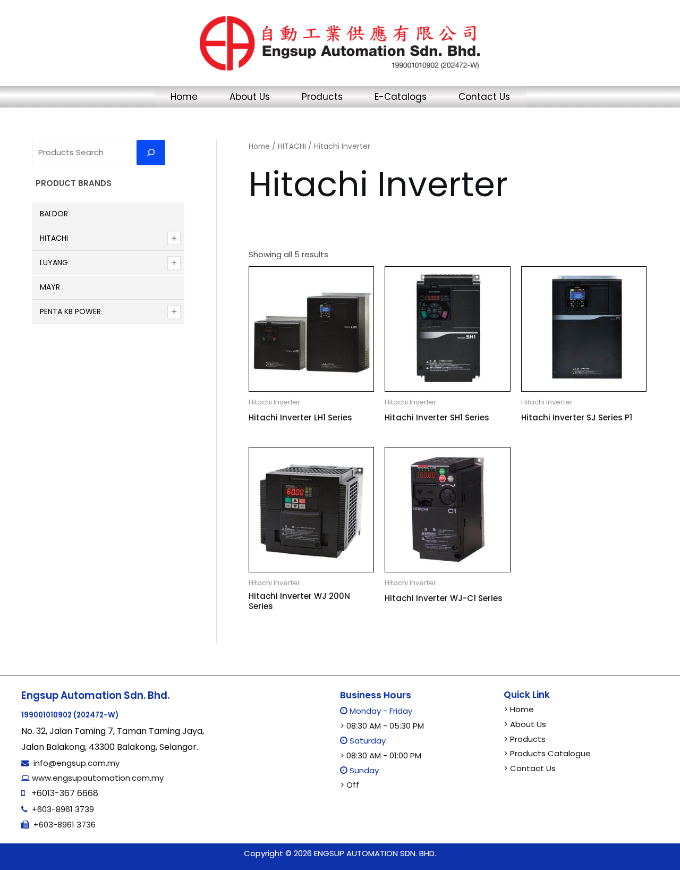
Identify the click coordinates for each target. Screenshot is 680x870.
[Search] (151, 152)
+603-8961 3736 (64, 824)
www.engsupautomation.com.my (97, 777)
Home (184, 96)
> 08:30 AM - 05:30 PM (382, 725)
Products (322, 96)
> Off (349, 784)
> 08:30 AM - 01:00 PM (380, 755)
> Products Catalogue (547, 753)
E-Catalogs (401, 96)
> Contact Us (530, 768)
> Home (519, 709)
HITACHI (292, 146)
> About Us (525, 724)
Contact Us (484, 96)
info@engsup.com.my (76, 762)
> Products (525, 739)
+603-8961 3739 (63, 809)
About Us (250, 96)
